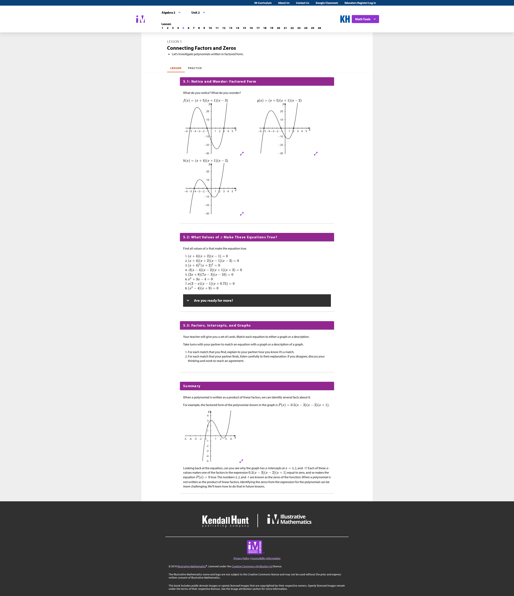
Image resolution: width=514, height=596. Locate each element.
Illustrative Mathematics (191, 566)
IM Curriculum (263, 3)
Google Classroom (327, 3)
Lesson (176, 68)
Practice (195, 68)
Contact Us (302, 3)
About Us (284, 3)
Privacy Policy (241, 558)
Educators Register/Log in (360, 3)
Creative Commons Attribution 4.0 (252, 566)
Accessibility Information (265, 558)
